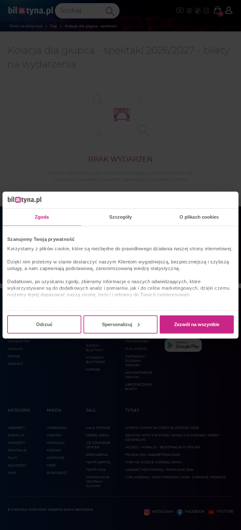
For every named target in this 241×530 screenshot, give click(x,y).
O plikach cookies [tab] (199, 216)
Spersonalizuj (117, 324)
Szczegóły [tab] (120, 216)
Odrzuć (44, 324)
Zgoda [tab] (42, 216)
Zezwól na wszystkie (196, 324)
